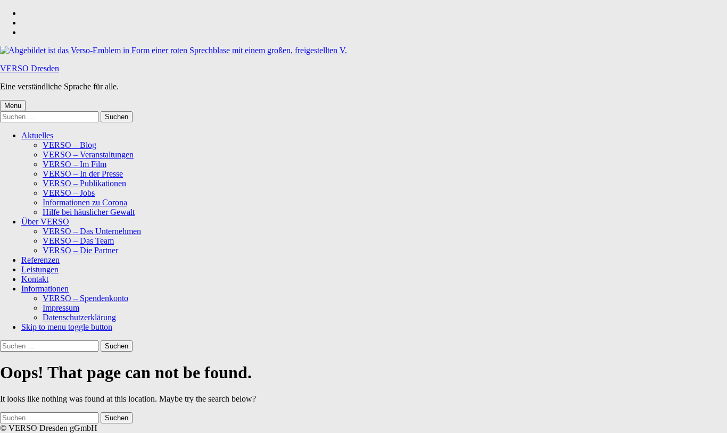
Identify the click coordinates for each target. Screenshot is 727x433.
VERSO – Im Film (74, 164)
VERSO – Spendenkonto (85, 298)
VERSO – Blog (69, 144)
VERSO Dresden (29, 68)
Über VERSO (45, 221)
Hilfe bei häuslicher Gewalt (89, 211)
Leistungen (40, 269)
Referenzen (40, 259)
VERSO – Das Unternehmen (92, 231)
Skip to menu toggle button (66, 326)
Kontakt (34, 279)
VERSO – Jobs (69, 192)
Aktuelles (37, 135)
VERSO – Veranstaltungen (88, 154)
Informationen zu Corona (85, 202)
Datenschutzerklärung (79, 317)
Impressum (61, 307)
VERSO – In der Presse (83, 173)
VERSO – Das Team (78, 240)
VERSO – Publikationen (84, 183)
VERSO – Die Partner (80, 250)
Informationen (45, 288)
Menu (12, 106)
